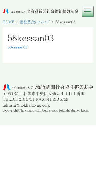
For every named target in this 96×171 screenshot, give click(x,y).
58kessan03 (17, 47)
